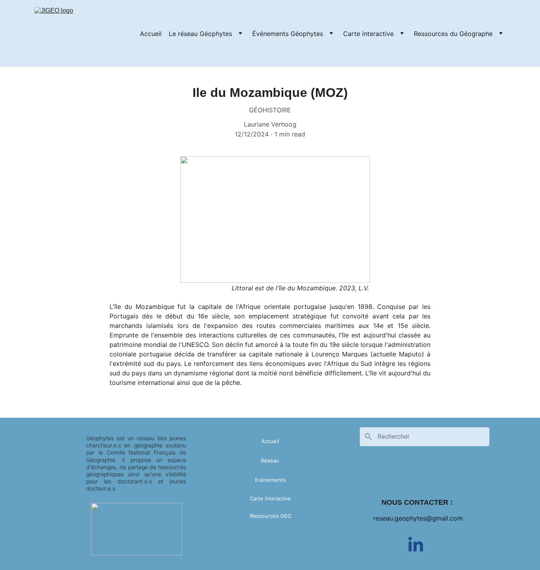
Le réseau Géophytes (200, 34)
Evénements (270, 480)
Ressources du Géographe (453, 34)
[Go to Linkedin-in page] (415, 544)
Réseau (270, 460)
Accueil (151, 34)
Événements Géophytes (287, 34)
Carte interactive (368, 34)
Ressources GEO (270, 516)
